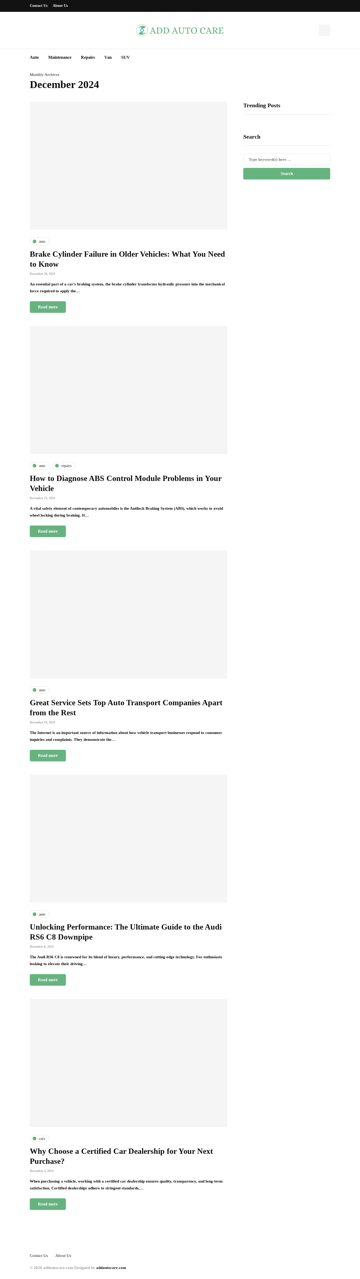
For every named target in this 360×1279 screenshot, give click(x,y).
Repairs (88, 57)
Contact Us (38, 6)
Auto (34, 57)
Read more (48, 307)
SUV (125, 57)
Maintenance (59, 57)
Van (108, 57)
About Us (60, 6)
